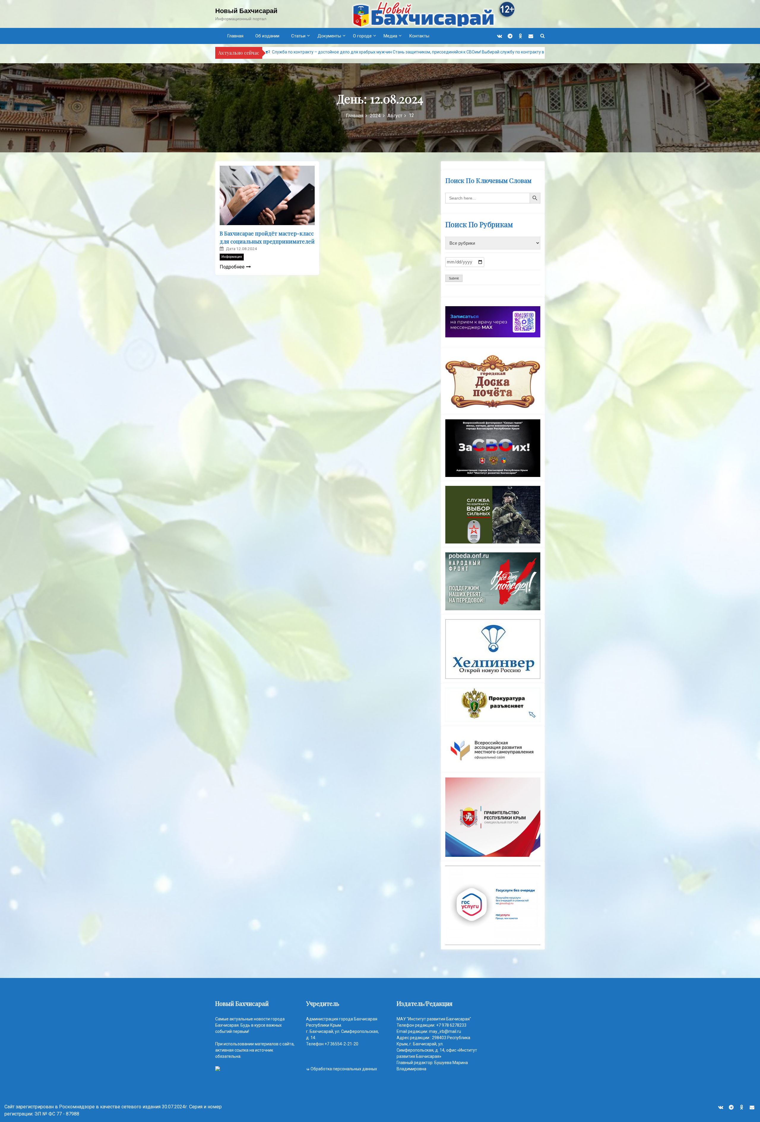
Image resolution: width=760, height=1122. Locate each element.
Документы (329, 36)
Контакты (419, 36)
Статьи (298, 36)
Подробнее (232, 267)
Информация (231, 257)
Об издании (267, 36)
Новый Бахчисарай (246, 10)
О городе (362, 36)
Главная (235, 36)
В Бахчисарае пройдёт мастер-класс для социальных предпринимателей (267, 237)
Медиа (390, 36)
